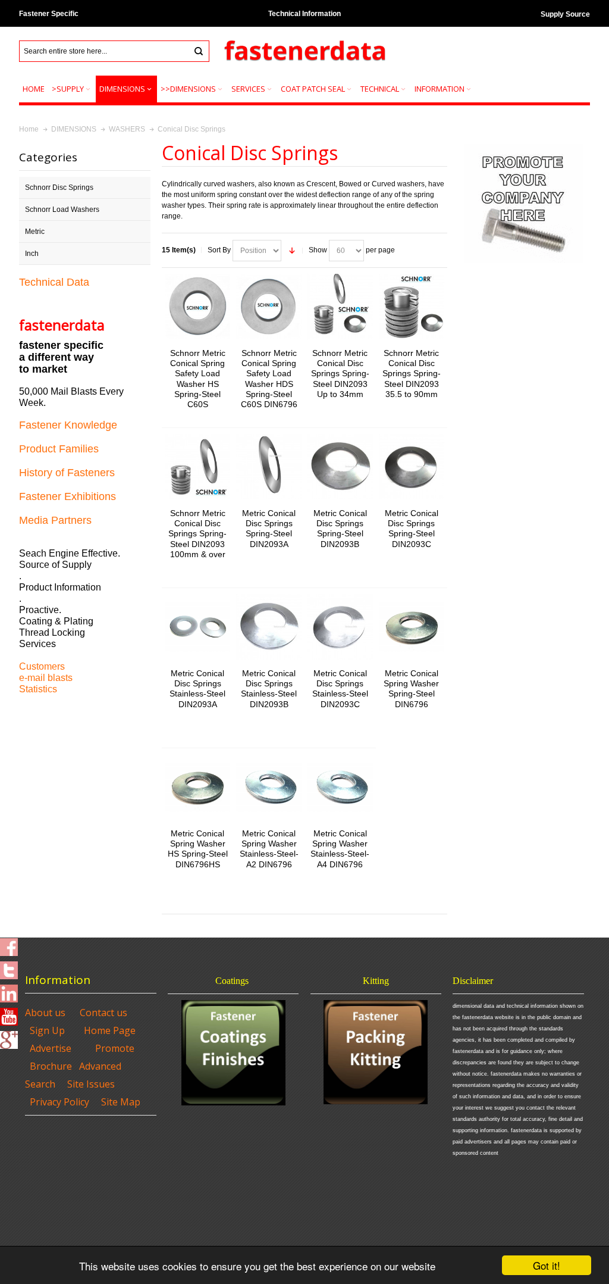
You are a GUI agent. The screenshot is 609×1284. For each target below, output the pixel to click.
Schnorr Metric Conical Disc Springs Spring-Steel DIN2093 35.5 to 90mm (411, 373)
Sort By (219, 250)
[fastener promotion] (523, 146)
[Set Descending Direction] (292, 251)
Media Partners (55, 520)
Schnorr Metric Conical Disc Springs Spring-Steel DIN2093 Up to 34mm (340, 373)
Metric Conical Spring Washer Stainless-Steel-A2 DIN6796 (269, 849)
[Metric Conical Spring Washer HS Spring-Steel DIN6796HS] (197, 787)
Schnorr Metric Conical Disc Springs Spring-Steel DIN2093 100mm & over (197, 533)
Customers (42, 666)
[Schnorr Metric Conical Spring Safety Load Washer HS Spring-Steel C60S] (197, 306)
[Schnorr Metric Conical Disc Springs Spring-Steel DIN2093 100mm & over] (197, 466)
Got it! (546, 1265)
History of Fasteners (67, 473)
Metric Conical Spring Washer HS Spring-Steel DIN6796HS (198, 849)
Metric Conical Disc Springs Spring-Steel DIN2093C (411, 528)
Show (318, 250)
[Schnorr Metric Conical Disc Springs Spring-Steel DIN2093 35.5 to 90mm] (411, 306)
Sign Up (47, 1030)
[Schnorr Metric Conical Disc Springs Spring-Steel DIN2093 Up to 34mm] (340, 306)
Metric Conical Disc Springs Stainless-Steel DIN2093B (269, 688)
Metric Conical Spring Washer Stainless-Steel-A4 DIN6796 (339, 849)
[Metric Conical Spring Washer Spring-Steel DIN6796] (411, 627)
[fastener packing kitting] (376, 1052)
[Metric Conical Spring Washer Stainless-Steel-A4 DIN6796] (340, 787)
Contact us (103, 1012)
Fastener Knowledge (68, 425)
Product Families (59, 449)
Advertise (50, 1048)
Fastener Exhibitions (67, 496)
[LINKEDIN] (9, 990)
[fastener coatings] (233, 1052)
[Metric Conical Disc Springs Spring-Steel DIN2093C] (411, 466)
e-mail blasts (46, 678)
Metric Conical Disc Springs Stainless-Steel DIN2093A (197, 688)
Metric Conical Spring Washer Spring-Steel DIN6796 (411, 688)
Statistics (38, 689)
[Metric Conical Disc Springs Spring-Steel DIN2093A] (269, 466)
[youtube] (9, 1013)
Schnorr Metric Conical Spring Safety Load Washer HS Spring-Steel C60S (197, 378)
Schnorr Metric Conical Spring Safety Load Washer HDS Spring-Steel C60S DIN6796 (269, 378)
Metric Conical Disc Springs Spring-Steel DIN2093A (269, 528)
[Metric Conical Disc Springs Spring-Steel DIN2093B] (340, 466)
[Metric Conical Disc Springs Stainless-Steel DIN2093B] (269, 627)
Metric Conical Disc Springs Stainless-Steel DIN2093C (340, 688)
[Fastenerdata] (304, 51)
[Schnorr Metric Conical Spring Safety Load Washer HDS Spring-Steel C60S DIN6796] (269, 306)
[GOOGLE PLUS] (9, 1036)
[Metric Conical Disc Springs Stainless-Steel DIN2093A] (197, 627)
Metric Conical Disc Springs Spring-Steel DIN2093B (340, 528)
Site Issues (91, 1084)
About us (45, 1012)
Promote (114, 1048)
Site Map (120, 1101)
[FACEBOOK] (9, 943)
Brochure (51, 1066)
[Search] (199, 51)
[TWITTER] (9, 967)
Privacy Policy (59, 1101)
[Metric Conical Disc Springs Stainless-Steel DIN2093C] (340, 627)
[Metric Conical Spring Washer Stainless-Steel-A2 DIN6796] (269, 787)
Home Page (110, 1030)
